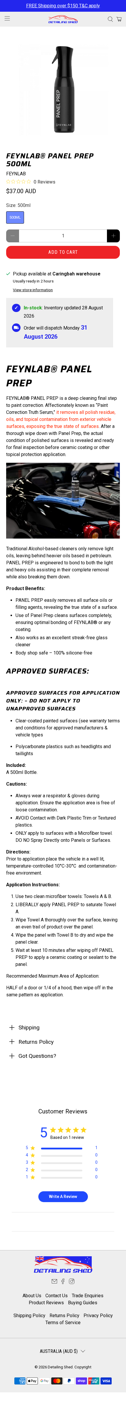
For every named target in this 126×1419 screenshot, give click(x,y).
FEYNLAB (16, 173)
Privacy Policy (98, 1315)
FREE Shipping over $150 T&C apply (63, 5)
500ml (15, 217)
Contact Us (56, 1295)
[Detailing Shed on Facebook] (63, 1283)
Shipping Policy (29, 1315)
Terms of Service (63, 1322)
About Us (32, 1295)
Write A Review (63, 1196)
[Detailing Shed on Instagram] (71, 1283)
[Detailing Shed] (63, 19)
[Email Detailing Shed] (54, 1283)
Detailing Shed (60, 1367)
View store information (33, 289)
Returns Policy (64, 1315)
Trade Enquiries (87, 1295)
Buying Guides (82, 1302)
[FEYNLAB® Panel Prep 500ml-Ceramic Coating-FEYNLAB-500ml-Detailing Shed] (63, 89)
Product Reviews (46, 1302)
